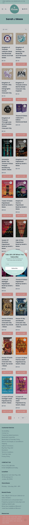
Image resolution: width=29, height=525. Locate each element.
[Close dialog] (26, 251)
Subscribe (15, 268)
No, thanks (14, 272)
